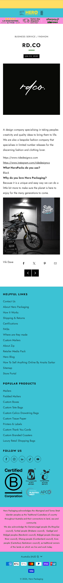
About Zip (8, 346)
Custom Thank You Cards (17, 430)
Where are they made (15, 335)
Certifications (10, 323)
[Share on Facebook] (23, 263)
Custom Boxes (11, 402)
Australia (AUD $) (30, 556)
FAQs (6, 329)
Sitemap (7, 368)
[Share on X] (34, 263)
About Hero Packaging (16, 307)
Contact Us (9, 301)
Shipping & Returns (14, 318)
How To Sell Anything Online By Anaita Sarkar (29, 362)
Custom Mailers (11, 340)
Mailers (7, 391)
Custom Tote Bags (13, 407)
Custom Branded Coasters (17, 435)
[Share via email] (55, 263)
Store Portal (9, 373)
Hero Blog (9, 357)
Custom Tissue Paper (14, 418)
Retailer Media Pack (14, 351)
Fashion (43, 36)
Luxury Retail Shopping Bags (19, 441)
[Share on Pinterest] (44, 263)
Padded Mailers (12, 396)
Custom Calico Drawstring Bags (21, 413)
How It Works (10, 312)
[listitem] (31, 4)
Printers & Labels (12, 424)
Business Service (25, 36)
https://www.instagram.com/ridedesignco (26, 163)
